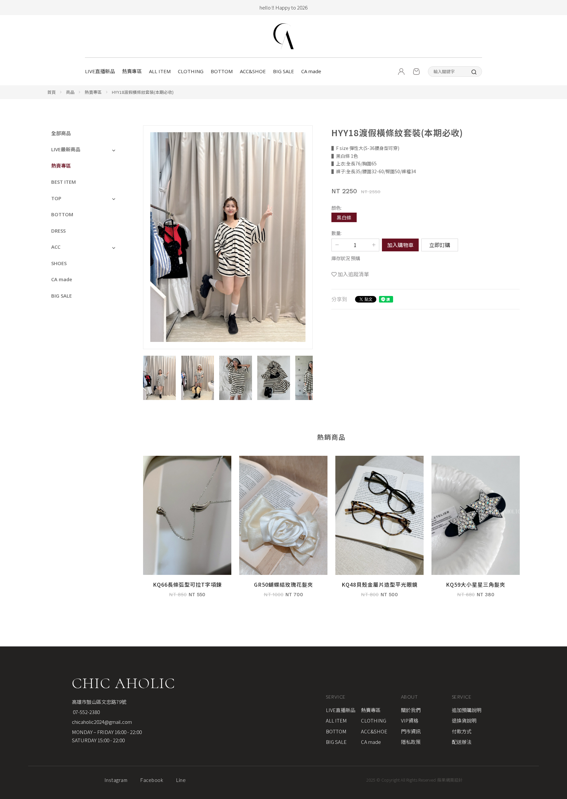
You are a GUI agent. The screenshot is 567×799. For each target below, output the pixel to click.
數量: (336, 232)
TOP (56, 198)
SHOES (59, 263)
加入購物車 (400, 245)
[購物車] (416, 71)
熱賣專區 (132, 71)
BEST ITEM (63, 182)
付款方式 (462, 731)
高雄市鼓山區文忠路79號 (99, 701)
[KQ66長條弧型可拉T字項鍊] (187, 530)
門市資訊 (411, 731)
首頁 (51, 92)
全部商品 (61, 133)
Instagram (116, 780)
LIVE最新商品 (65, 149)
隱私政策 (411, 741)
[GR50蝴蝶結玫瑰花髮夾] (283, 530)
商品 (70, 92)
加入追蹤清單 (353, 274)
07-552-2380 (86, 711)
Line (181, 780)
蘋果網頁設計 (450, 780)
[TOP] (554, 711)
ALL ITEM (160, 71)
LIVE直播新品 (100, 71)
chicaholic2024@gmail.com (102, 721)
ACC (55, 246)
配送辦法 (462, 741)
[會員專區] (401, 71)
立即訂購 (439, 245)
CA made (311, 71)
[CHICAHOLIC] (283, 36)
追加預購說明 (466, 709)
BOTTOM (222, 71)
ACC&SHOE (253, 71)
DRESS (58, 230)
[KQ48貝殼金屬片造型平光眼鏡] (379, 530)
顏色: (336, 207)
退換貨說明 (464, 720)
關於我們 (411, 709)
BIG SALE (283, 71)
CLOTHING (190, 71)
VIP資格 (409, 720)
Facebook (151, 780)
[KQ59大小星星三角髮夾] (475, 530)
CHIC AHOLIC (123, 683)
